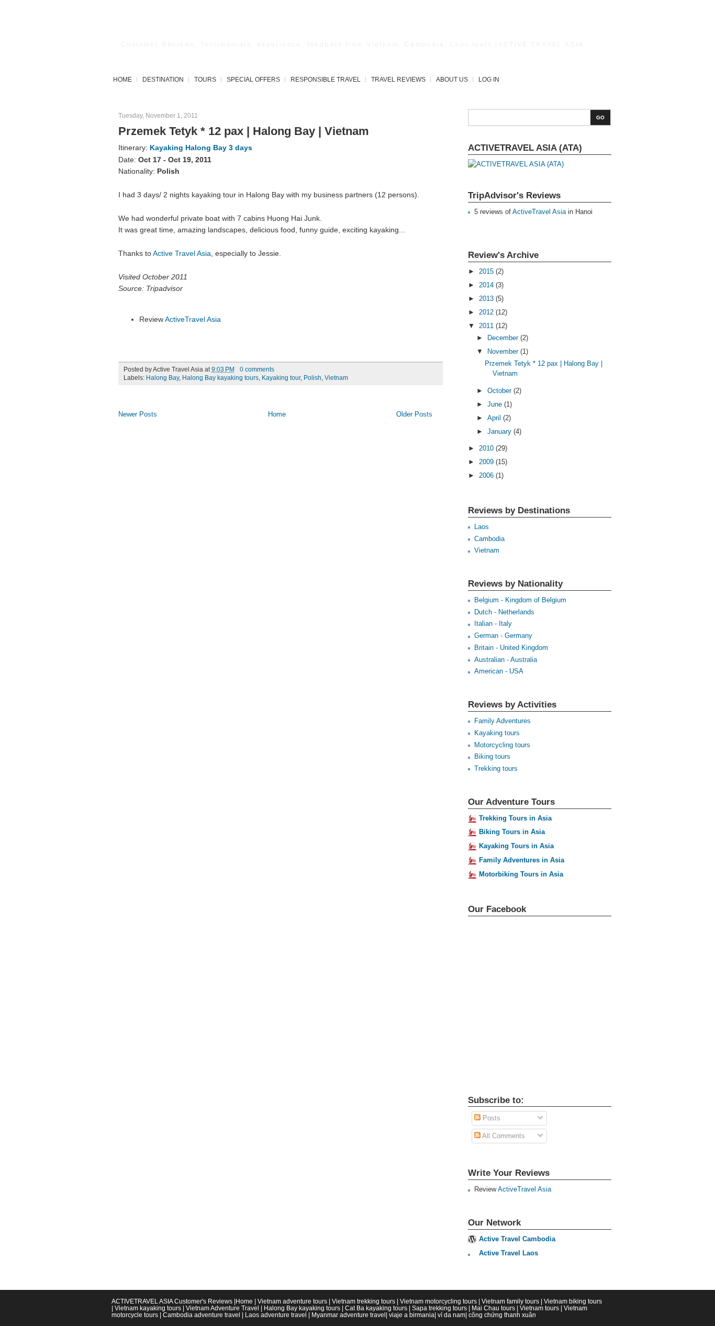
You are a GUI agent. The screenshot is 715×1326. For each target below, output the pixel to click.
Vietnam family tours (510, 1301)
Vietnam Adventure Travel (222, 1308)
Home (122, 79)
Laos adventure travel (276, 1314)
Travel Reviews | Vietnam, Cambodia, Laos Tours (328, 29)
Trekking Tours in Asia (515, 818)
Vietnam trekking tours (363, 1301)
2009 (487, 462)
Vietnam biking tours (573, 1301)
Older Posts (414, 414)
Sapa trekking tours (439, 1308)
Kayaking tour (281, 377)
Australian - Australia (505, 660)
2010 (487, 448)
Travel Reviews (398, 79)
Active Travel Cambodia (517, 1239)
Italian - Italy (493, 623)
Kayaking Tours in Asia (516, 846)
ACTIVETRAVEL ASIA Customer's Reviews (171, 1301)
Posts (490, 1118)
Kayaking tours (497, 733)
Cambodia (489, 539)
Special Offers (253, 79)
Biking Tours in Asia (512, 832)
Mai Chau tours (493, 1308)
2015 (487, 271)
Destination (163, 79)
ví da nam (451, 1314)
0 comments (257, 369)
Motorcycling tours (502, 745)
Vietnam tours (539, 1308)
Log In (488, 79)
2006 (487, 475)
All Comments (503, 1136)
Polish (312, 377)
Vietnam (336, 377)
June (495, 404)
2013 (487, 298)
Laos (481, 527)
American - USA (498, 671)
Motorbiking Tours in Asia (521, 874)
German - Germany (503, 635)
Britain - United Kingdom (511, 647)
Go (600, 117)
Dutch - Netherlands (504, 612)
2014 (487, 285)
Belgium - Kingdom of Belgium (520, 600)
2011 (487, 326)
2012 (487, 312)
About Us (452, 79)
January (500, 431)
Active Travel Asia (182, 253)
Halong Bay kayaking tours (220, 377)
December (503, 338)
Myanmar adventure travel (348, 1314)
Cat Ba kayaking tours (376, 1308)
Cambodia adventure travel (201, 1314)
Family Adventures (502, 721)
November (503, 351)
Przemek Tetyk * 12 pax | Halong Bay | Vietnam (243, 131)
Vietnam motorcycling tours (438, 1301)
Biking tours (492, 756)
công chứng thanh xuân (502, 1314)
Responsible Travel (326, 79)
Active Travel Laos (508, 1253)
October (500, 391)
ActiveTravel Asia (193, 319)
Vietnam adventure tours (292, 1301)
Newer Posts (137, 414)
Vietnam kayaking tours (148, 1308)
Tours (205, 79)
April (495, 418)
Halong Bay (162, 377)
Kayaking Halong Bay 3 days (201, 147)
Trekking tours (496, 768)
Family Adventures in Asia (521, 860)
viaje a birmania (411, 1314)
